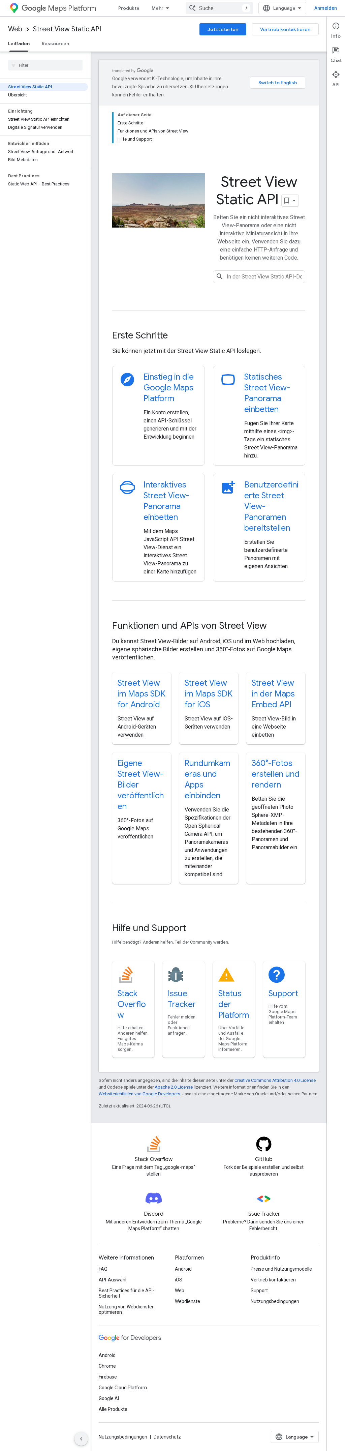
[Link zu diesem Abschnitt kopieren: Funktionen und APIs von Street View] (276, 626)
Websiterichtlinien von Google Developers (139, 1093)
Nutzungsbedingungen (275, 1301)
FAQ (103, 1269)
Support (283, 993)
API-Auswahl (112, 1279)
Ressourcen (55, 43)
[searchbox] (45, 65)
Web (15, 29)
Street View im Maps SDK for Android (141, 694)
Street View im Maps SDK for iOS (208, 694)
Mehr (157, 8)
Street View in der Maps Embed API (273, 694)
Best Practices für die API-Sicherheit (126, 1293)
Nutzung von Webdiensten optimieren (127, 1309)
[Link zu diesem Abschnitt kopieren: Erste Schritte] (177, 336)
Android (183, 1269)
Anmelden (325, 8)
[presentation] (208, 335)
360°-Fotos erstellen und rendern (276, 774)
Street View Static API (67, 29)
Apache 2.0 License (174, 1087)
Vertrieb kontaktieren (285, 29)
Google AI (109, 1398)
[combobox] (219, 8)
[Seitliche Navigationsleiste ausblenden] (81, 1439)
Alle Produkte (113, 1409)
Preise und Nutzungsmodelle (281, 1269)
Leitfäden (19, 43)
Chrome (107, 1366)
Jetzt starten (223, 29)
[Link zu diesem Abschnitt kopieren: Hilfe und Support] (195, 929)
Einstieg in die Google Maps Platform (169, 388)
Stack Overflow (132, 1004)
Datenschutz (167, 1437)
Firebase (108, 1377)
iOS (178, 1279)
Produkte (128, 8)
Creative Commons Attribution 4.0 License (275, 1080)
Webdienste (187, 1301)
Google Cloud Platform (123, 1387)
